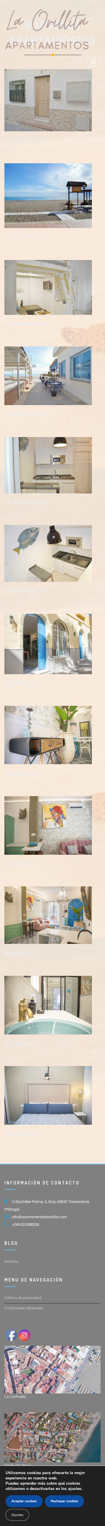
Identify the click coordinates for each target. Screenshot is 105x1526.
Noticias (11, 1262)
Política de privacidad (22, 1298)
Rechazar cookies (64, 1501)
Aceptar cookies (24, 1501)
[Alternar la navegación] (93, 62)
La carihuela (26, 140)
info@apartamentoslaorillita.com (39, 1217)
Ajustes (17, 1515)
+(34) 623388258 (25, 1225)
